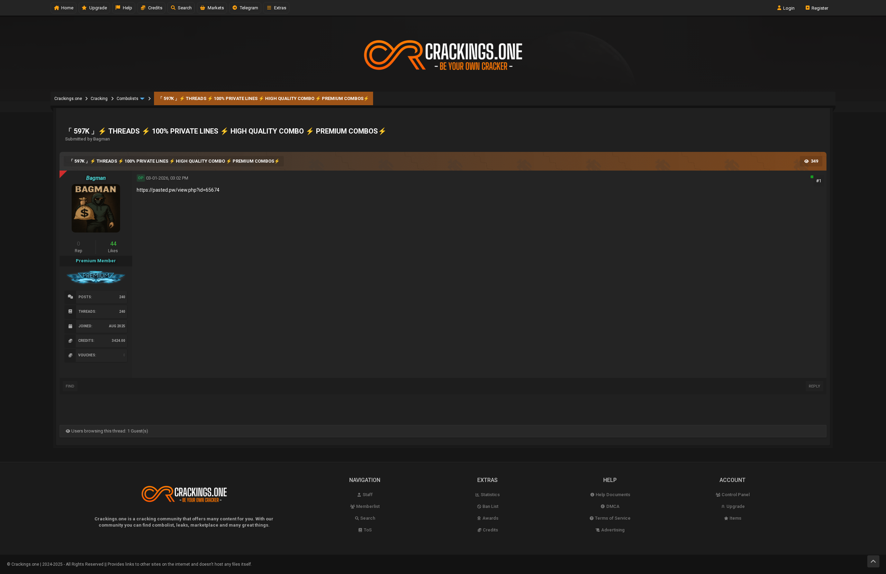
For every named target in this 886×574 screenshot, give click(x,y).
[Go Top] (873, 561)
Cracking (99, 98)
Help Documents (612, 494)
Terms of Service (612, 518)
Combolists (127, 98)
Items (735, 518)
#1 (818, 180)
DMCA (612, 506)
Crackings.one (68, 98)
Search (184, 7)
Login (788, 7)
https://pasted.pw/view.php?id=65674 (178, 190)
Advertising (612, 529)
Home (66, 7)
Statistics (490, 494)
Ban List (489, 506)
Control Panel (735, 494)
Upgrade (735, 506)
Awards (489, 518)
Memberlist (367, 506)
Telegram (248, 7)
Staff (367, 494)
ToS (367, 529)
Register (819, 7)
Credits (154, 7)
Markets (215, 7)
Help (126, 7)
